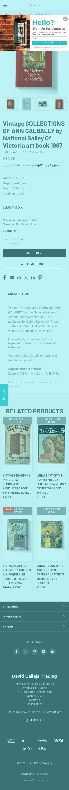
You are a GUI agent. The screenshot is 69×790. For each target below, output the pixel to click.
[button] (65, 19)
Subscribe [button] (49, 43)
